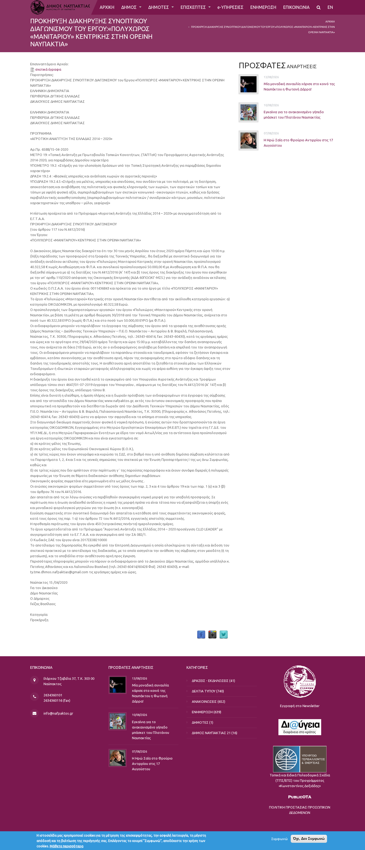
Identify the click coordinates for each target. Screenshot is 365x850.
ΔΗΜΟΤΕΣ (159, 7)
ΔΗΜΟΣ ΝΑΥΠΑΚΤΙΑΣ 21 (211, 733)
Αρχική (330, 21)
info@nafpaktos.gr (58, 713)
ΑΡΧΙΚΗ (107, 7)
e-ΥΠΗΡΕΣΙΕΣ (230, 7)
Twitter (223, 635)
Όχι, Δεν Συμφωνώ (309, 839)
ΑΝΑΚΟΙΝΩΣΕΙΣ (204, 701)
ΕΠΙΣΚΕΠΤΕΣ (194, 7)
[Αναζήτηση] (319, 7)
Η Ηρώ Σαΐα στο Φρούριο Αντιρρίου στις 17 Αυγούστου (152, 763)
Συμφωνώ (279, 839)
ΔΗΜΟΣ (129, 7)
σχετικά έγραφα (48, 69)
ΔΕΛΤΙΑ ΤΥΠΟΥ (203, 691)
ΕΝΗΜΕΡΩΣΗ (263, 7)
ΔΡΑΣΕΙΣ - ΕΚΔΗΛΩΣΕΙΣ (210, 680)
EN (330, 7)
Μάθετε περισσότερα (66, 846)
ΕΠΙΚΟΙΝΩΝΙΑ (296, 7)
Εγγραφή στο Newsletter (300, 706)
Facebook (201, 635)
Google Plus (212, 635)
